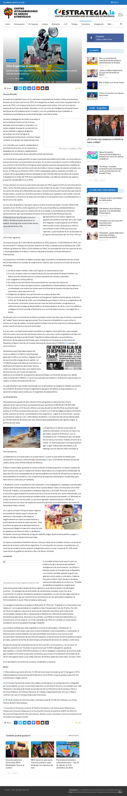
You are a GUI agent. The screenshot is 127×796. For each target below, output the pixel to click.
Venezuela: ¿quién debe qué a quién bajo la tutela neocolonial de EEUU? (111, 235)
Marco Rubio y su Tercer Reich (111, 83)
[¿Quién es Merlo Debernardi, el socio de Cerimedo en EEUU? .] (92, 73)
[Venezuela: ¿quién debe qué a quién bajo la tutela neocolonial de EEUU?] (92, 236)
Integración (99, 24)
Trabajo (74, 24)
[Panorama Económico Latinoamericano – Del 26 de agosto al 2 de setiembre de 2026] (67, 749)
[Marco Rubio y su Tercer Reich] (92, 85)
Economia (85, 24)
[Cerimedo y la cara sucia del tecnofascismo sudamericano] (92, 224)
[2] (66, 343)
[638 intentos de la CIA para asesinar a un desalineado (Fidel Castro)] (92, 211)
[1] (80, 285)
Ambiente (56, 24)
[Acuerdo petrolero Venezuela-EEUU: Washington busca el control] (17, 749)
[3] (48, 459)
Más (109, 24)
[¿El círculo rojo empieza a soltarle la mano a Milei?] (105, 125)
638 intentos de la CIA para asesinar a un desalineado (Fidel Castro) (110, 211)
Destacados (19, 24)
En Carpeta (33, 24)
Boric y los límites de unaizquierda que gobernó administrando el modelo (110, 60)
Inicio (7, 24)
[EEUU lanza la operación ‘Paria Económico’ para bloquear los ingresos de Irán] (42, 749)
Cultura (45, 24)
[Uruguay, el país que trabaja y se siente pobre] (92, 201)
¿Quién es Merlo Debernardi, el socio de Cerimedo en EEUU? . (110, 72)
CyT (65, 24)
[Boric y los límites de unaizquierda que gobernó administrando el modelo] (92, 61)
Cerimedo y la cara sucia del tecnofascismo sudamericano (110, 223)
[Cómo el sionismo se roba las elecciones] (92, 96)
